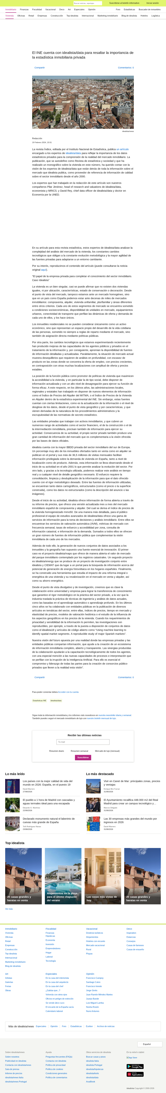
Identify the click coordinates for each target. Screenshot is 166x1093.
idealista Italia (92, 1061)
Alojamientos (92, 937)
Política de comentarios (56, 1077)
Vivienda (9, 16)
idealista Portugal (94, 1065)
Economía (50, 940)
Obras (8, 990)
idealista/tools (92, 1073)
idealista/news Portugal (16, 1082)
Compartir (39, 67)
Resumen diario (56, 751)
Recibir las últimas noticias (85, 735)
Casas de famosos (135, 945)
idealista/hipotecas (94, 1069)
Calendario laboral (54, 1011)
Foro (118, 9)
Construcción (57, 16)
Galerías (9, 982)
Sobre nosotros (12, 1057)
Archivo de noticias (106, 1026)
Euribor (89, 1026)
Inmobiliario (10, 9)
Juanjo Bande (92, 999)
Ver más (9, 909)
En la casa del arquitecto (57, 982)
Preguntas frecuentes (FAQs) (59, 1057)
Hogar (48, 953)
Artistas (8, 978)
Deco (61, 9)
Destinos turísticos (94, 933)
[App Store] (135, 1059)
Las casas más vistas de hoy (102, 898)
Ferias (8, 986)
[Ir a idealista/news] (8, 3)
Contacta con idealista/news (18, 1065)
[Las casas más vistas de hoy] (103, 876)
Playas (89, 954)
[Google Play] (135, 1067)
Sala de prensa (12, 1069)
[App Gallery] (135, 1074)
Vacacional (50, 9)
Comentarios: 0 (126, 67)
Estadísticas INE (39, 701)
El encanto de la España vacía (60, 1007)
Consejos (131, 941)
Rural (88, 949)
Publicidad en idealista (15, 1061)
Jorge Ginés (91, 990)
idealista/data (73, 153)
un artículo (122, 149)
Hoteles (144, 16)
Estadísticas (129, 9)
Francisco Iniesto (94, 986)
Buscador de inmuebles (150, 9)
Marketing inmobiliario (108, 16)
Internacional (88, 16)
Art (69, 9)
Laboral (49, 957)
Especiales (79, 9)
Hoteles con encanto (95, 941)
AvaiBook (90, 1082)
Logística (155, 16)
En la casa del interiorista (57, 978)
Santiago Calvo (93, 982)
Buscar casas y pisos (96, 1057)
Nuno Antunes (92, 1011)
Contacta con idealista (56, 1061)
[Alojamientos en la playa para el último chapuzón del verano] (63, 876)
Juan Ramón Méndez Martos (99, 994)
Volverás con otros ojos (56, 994)
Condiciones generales (56, 1073)
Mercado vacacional (95, 945)
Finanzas (24, 9)
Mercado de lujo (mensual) (107, 751)
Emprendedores (53, 948)
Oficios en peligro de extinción (59, 999)
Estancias (131, 937)
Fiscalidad (37, 9)
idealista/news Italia (14, 1077)
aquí (43, 269)
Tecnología (51, 961)
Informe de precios (13, 1073)
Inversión (50, 944)
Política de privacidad (55, 1065)
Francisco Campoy (94, 978)
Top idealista (72, 16)
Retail (31, 16)
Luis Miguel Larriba (95, 1003)
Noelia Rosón (92, 1007)
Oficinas (21, 16)
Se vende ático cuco (55, 1003)
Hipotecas (50, 936)
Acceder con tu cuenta (68, 692)
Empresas (42, 16)
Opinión (91, 9)
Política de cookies (54, 1069)
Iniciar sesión (153, 3)
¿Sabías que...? (53, 990)
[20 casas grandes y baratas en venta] (23, 876)
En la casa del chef (54, 986)
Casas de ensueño (135, 949)
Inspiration (131, 933)
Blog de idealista (129, 16)
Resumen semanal (79, 751)
